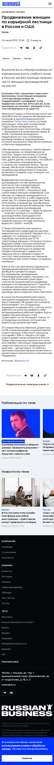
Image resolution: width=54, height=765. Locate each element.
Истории (7, 577)
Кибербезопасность (14, 644)
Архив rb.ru (8, 12)
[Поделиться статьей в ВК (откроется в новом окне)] (27, 48)
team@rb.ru (9, 685)
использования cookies (16, 746)
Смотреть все (10, 661)
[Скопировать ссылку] (40, 48)
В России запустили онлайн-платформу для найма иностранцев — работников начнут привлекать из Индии (19, 517)
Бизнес (21, 12)
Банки (5, 628)
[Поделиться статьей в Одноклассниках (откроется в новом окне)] (34, 48)
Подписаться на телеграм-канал (26, 384)
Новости (7, 571)
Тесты (5, 603)
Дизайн (6, 649)
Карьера (17, 58)
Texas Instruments (25, 121)
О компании (9, 552)
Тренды (27, 58)
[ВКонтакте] (11, 693)
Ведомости (22, 361)
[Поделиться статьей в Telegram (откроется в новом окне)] (21, 48)
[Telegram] (4, 693)
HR (3, 654)
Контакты (8, 558)
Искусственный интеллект (18, 622)
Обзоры (6, 593)
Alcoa (47, 233)
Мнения (6, 582)
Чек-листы (8, 598)
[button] (50, 3)
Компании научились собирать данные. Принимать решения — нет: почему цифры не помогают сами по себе (20, 449)
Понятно (27, 758)
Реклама (7, 617)
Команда (7, 547)
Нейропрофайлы (12, 587)
